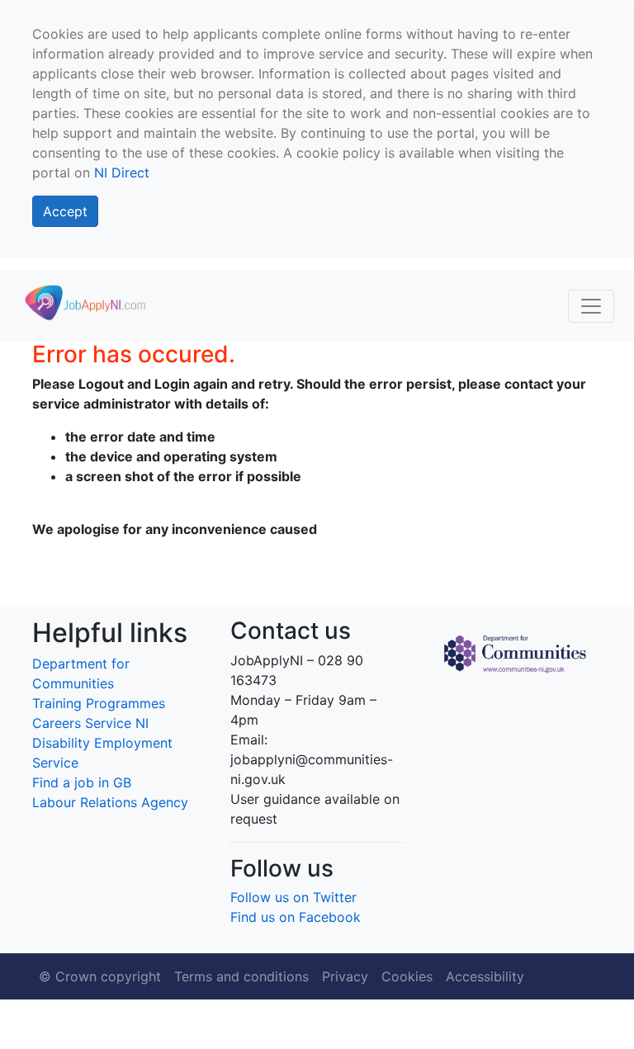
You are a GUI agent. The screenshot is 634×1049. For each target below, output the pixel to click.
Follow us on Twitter (293, 897)
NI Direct (121, 172)
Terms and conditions (241, 976)
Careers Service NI (90, 723)
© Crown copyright (100, 976)
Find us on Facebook (295, 917)
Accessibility (485, 976)
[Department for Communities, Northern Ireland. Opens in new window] (515, 652)
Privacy (345, 976)
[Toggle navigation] (591, 306)
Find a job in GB (81, 782)
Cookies (407, 976)
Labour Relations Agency (110, 802)
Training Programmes (98, 703)
